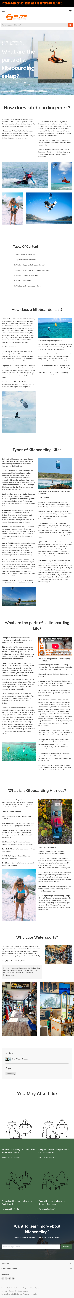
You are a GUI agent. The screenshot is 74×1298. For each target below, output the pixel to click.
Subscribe (66, 1247)
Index (3, 1288)
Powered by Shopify (30, 1294)
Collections (17, 1288)
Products (9, 1288)
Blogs (24, 1288)
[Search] (70, 25)
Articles (30, 1288)
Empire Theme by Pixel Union (11, 1294)
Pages (37, 1288)
